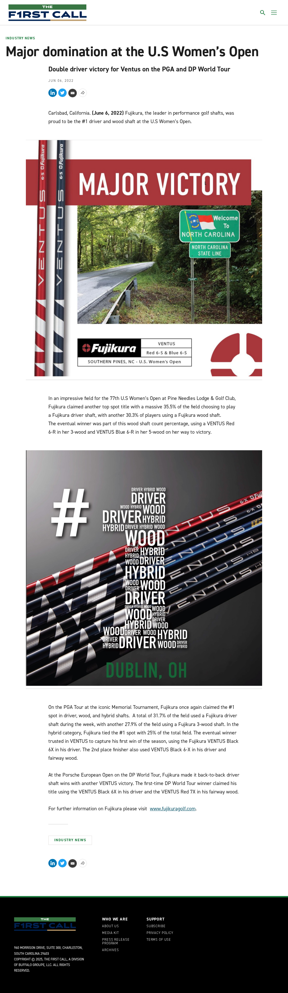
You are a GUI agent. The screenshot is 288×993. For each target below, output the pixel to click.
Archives (110, 950)
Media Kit (110, 933)
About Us (110, 926)
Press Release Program (115, 942)
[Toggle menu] (274, 12)
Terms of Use (159, 940)
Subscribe (156, 926)
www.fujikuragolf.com (172, 808)
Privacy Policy (160, 933)
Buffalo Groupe (31, 965)
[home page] (47, 12)
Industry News (20, 38)
